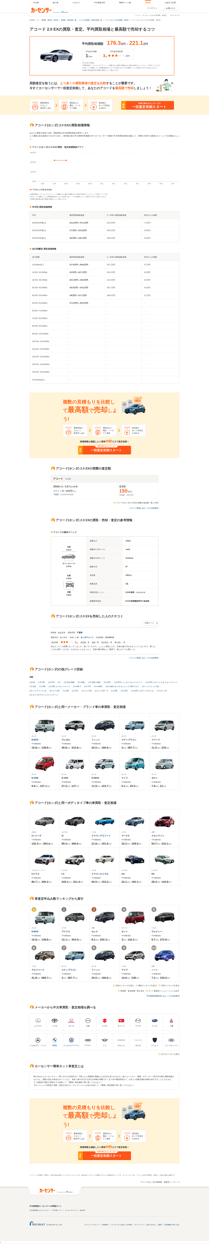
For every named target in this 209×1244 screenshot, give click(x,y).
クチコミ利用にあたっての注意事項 (144, 508)
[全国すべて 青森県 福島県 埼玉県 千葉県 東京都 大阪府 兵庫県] (151, 623)
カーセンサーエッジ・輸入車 (75, 1210)
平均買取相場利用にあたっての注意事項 (162, 996)
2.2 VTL (75, 691)
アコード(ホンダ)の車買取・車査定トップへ (159, 1182)
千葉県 (56, 494)
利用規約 (105, 1225)
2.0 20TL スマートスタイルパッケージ (161, 682)
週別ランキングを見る (147, 986)
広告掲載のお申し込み (171, 1225)
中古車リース (57, 1210)
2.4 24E (114, 691)
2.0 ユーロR (55, 691)
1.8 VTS (51, 682)
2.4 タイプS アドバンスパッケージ (44, 695)
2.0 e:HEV (98, 686)
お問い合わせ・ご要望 (154, 1225)
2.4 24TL (124, 691)
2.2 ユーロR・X (101, 691)
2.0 (59, 682)
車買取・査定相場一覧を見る (132, 991)
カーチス (63, 637)
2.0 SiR (42, 686)
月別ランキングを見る (170, 986)
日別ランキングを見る (125, 986)
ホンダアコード (87, 637)
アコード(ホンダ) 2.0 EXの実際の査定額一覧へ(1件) (137, 503)
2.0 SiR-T (77, 686)
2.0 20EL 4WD (94, 682)
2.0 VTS (87, 686)
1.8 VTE (41, 682)
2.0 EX (68, 479)
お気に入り (170, 8)
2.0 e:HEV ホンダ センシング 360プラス (122, 686)
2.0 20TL (107, 682)
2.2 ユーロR (87, 691)
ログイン (153, 8)
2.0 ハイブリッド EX (150, 686)
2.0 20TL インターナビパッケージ (128, 682)
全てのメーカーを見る (170, 1054)
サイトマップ (174, 15)
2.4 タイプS (162, 691)
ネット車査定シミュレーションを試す (163, 991)
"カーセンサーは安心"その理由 (121, 1225)
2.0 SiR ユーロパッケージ (59, 686)
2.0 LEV (33, 686)
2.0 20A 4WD (69, 682)
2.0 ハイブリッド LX (38, 691)
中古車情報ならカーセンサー (39, 1210)
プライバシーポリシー (91, 1225)
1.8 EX (32, 682)
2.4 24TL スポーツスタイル (142, 691)
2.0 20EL (81, 682)
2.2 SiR (66, 691)
